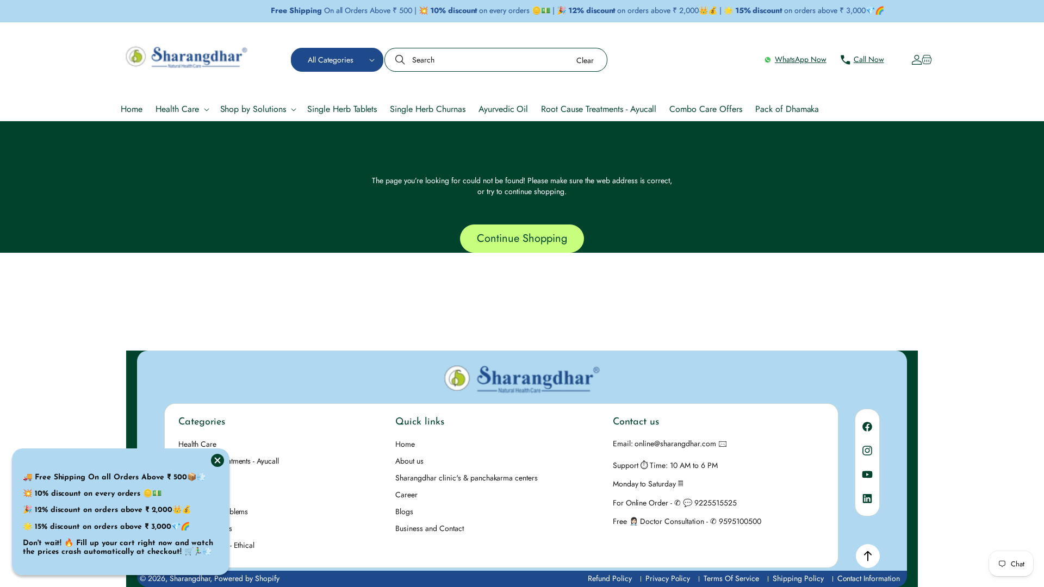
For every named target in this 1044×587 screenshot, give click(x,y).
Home (405, 444)
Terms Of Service (731, 578)
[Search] (401, 60)
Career (406, 494)
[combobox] (496, 59)
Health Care (197, 444)
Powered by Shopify (246, 578)
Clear (585, 60)
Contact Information (868, 578)
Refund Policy (610, 578)
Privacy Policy (668, 578)
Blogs (404, 511)
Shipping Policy (798, 578)
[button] (337, 60)
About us (409, 460)
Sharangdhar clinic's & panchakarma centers (466, 477)
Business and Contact (429, 528)
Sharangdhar (190, 578)
